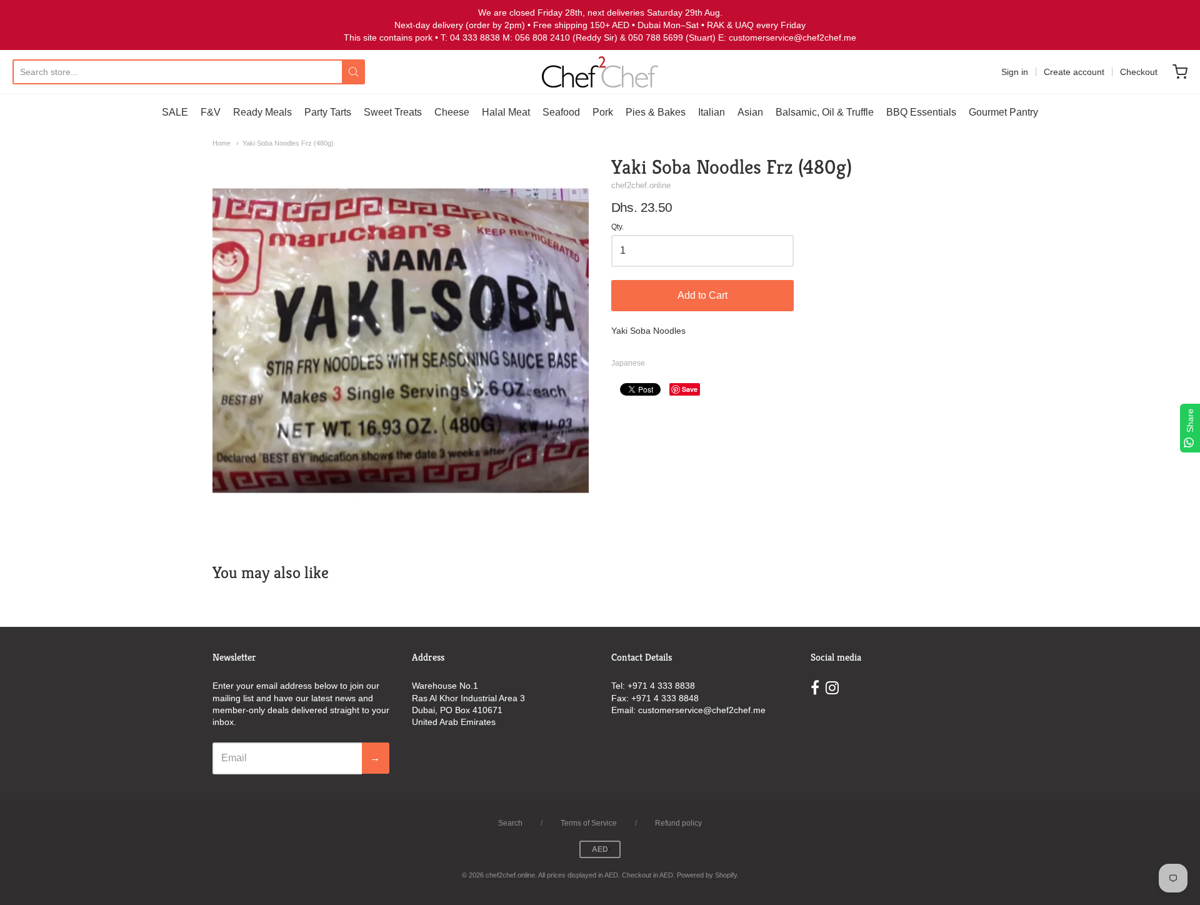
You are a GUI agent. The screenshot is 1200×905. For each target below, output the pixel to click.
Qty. (617, 227)
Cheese (451, 112)
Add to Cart (703, 295)
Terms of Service (589, 823)
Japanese (628, 363)
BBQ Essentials (921, 112)
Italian (711, 112)
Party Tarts (327, 112)
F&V (211, 112)
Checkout (1139, 72)
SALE (175, 112)
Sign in (1014, 72)
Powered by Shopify (707, 875)
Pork (602, 112)
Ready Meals (262, 112)
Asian (750, 112)
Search (510, 823)
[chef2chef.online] (600, 72)
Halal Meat (506, 112)
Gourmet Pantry (1003, 112)
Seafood (561, 112)
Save (690, 389)
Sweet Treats (393, 112)
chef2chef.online (641, 185)
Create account (1074, 72)
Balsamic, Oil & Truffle (825, 112)
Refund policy (678, 823)
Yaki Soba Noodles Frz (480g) (288, 143)
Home (221, 143)
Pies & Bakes (656, 112)
